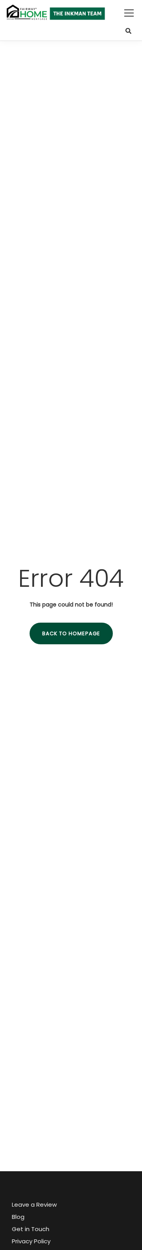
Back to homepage (71, 633)
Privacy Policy (31, 1241)
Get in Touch (30, 1229)
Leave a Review (34, 1204)
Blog (18, 1217)
